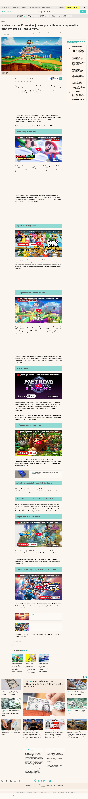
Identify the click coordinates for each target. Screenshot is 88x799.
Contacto (13, 789)
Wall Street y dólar (15, 7)
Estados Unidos (29, 644)
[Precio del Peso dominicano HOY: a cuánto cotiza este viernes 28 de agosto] (11, 684)
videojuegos (21, 644)
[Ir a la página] (8, 11)
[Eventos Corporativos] (35, 786)
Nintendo (18, 18)
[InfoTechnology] (58, 786)
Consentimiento (61, 792)
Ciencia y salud (49, 7)
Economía (24, 7)
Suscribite (36, 789)
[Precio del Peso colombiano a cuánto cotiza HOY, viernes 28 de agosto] (11, 724)
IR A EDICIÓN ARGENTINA (72, 7)
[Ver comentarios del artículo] (30, 81)
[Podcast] (49, 785)
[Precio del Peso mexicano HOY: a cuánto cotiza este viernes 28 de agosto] (44, 704)
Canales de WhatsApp (24, 789)
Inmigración (31, 7)
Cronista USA (4, 18)
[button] (85, 677)
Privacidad (54, 792)
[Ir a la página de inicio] (44, 781)
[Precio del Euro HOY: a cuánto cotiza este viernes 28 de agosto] (77, 703)
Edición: (82, 7)
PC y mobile (11, 18)
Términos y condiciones (45, 792)
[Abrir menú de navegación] (2, 11)
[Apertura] (27, 786)
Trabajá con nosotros (73, 789)
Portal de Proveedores (58, 789)
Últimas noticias (5, 7)
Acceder (83, 11)
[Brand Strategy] (42, 785)
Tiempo (43, 7)
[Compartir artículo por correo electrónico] (27, 81)
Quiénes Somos (46, 789)
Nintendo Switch (34, 88)
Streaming (37, 7)
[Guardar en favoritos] (60, 78)
